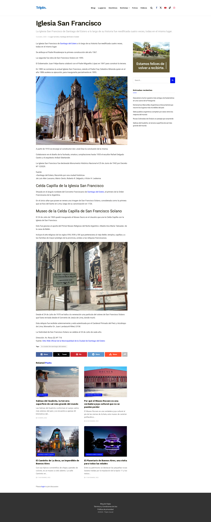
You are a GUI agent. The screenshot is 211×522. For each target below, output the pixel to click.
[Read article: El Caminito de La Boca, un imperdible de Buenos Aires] (57, 441)
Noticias (124, 8)
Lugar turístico (54, 37)
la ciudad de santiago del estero (53, 346)
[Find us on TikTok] (170, 7)
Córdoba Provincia (94, 395)
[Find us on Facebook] (156, 7)
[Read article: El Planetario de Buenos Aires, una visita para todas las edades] (105, 441)
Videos (143, 8)
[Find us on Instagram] (174, 7)
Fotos (135, 8)
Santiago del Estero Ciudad (69, 37)
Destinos (113, 8)
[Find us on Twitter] (161, 7)
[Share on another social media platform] (124, 354)
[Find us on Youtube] (165, 7)
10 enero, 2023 (42, 418)
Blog (93, 8)
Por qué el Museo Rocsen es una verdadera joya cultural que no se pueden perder (102, 404)
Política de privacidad (105, 509)
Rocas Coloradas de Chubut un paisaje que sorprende (153, 119)
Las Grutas (42, 395)
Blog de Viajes (105, 504)
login (43, 486)
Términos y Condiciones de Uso (105, 506)
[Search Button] (151, 8)
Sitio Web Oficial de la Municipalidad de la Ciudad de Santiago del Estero (73, 341)
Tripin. (41, 8)
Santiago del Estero (68, 43)
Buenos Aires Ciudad (46, 454)
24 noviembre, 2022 (92, 421)
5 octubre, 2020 (41, 37)
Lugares (102, 8)
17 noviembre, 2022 (43, 477)
